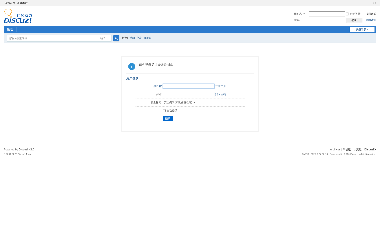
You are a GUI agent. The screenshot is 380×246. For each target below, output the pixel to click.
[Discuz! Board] (18, 15)
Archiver (335, 149)
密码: (159, 94)
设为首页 (10, 3)
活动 (132, 37)
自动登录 (355, 13)
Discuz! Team (24, 154)
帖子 (103, 38)
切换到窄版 (374, 3)
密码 (297, 20)
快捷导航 (361, 29)
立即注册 (371, 20)
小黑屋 (358, 149)
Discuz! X (370, 149)
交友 (139, 37)
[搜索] (116, 38)
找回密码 (371, 13)
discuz (147, 37)
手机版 (347, 149)
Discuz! (23, 149)
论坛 (10, 29)
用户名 (298, 13)
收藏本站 (22, 3)
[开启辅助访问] (370, 3)
